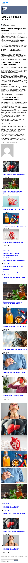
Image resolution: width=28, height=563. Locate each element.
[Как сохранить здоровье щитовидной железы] (14, 411)
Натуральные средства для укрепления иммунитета (12, 192)
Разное (25, 556)
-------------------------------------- (14, 554)
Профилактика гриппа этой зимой (15, 349)
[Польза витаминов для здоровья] (15, 218)
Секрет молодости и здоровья (13, 209)
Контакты (5, 10)
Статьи (5, 9)
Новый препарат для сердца (13, 242)
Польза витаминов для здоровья (14, 226)
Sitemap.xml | (21, 556)
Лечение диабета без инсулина (14, 372)
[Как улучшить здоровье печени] (15, 166)
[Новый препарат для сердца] (15, 235)
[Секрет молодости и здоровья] (15, 201)
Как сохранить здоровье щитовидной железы (11, 548)
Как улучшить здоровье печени (14, 174)
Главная (5, 7)
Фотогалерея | (10, 556)
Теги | (16, 556)
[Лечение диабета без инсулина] (14, 476)
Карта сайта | (4, 556)
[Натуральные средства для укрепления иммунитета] (15, 183)
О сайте (5, 8)
